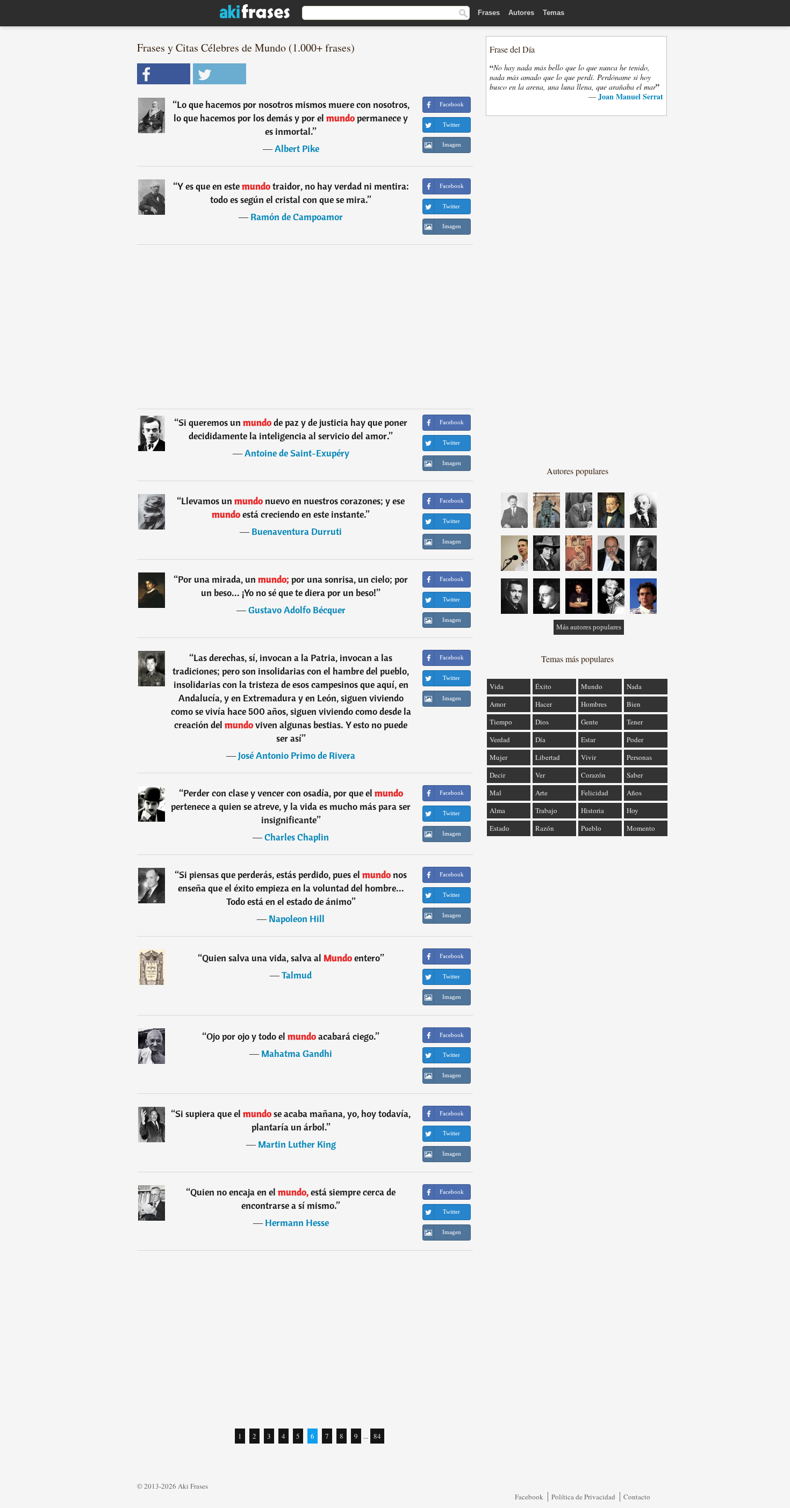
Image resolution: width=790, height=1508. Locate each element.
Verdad (500, 739)
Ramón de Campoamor (296, 217)
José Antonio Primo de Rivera (296, 755)
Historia (592, 810)
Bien (634, 704)
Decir (497, 775)
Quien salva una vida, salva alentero (291, 958)
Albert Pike (297, 148)
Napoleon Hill (297, 918)
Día (540, 739)
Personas (639, 757)
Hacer (543, 704)
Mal (495, 793)
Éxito (543, 686)
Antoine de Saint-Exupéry (297, 453)
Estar (588, 739)
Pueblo (591, 828)
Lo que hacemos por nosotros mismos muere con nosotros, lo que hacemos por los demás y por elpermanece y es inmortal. (292, 117)
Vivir (588, 757)
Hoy (632, 810)
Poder (635, 739)
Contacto (636, 1497)
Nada (634, 686)
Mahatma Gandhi (296, 1053)
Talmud (297, 975)
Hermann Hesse (297, 1222)
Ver (540, 775)
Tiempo (501, 722)
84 (377, 1436)
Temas (553, 13)
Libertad (547, 757)
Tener (635, 722)
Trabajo (546, 810)
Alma (497, 810)
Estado (499, 828)
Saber (635, 775)
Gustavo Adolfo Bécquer (297, 610)
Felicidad (594, 793)
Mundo (591, 686)
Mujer (498, 757)
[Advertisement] (305, 326)
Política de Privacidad (583, 1497)
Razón (544, 828)
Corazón (593, 775)
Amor (498, 704)
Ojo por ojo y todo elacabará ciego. (291, 1036)
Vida (497, 686)
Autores (521, 13)
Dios (542, 722)
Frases (489, 13)
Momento (641, 828)
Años (634, 793)
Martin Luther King (297, 1144)
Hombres (594, 704)
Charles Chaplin (296, 837)
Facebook (529, 1497)
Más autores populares (588, 627)
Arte (541, 793)
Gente (589, 722)
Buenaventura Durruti (297, 531)
